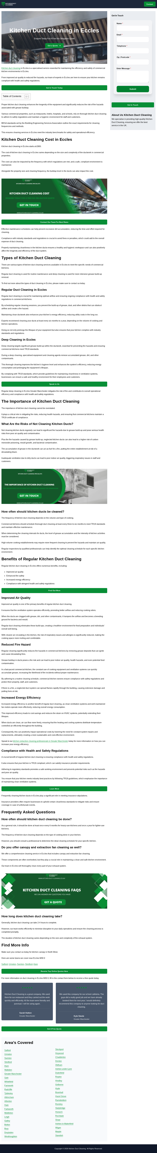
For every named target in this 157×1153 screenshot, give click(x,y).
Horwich (59, 1112)
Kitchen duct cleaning (10, 68)
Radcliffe (8, 1089)
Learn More (54, 789)
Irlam (35, 964)
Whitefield (8, 1082)
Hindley (58, 1081)
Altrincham (9, 1097)
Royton (58, 1077)
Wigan (58, 1128)
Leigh (6, 1117)
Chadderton (60, 1057)
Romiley (59, 1104)
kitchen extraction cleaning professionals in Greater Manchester (40, 741)
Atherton (8, 1101)
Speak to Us (54, 384)
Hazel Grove (60, 1096)
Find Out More (54, 590)
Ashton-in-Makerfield (64, 1124)
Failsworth (8, 1109)
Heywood (59, 1053)
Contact (149, 4)
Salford (4, 964)
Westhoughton (10, 1136)
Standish (59, 1135)
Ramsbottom (60, 1100)
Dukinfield (59, 1073)
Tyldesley (8, 1093)
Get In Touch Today (54, 88)
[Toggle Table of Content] (25, 97)
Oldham (58, 1065)
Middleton (8, 1113)
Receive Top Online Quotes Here (54, 971)
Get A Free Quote (54, 1029)
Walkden (8, 1070)
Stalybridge (60, 1108)
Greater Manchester (13, 1074)
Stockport (59, 1049)
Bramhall (59, 1092)
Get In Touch (132, 105)
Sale (6, 1078)
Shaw (57, 1120)
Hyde (57, 1088)
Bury (6, 1129)
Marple (58, 1131)
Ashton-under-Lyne (63, 1069)
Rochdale (59, 1116)
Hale (6, 1105)
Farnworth (8, 1086)
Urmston (12, 964)
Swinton (20, 964)
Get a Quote (53, 46)
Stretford (29, 964)
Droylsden (8, 1132)
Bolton (7, 1125)
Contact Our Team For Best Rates (54, 222)
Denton (58, 1061)
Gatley (7, 1121)
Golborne (59, 1085)
